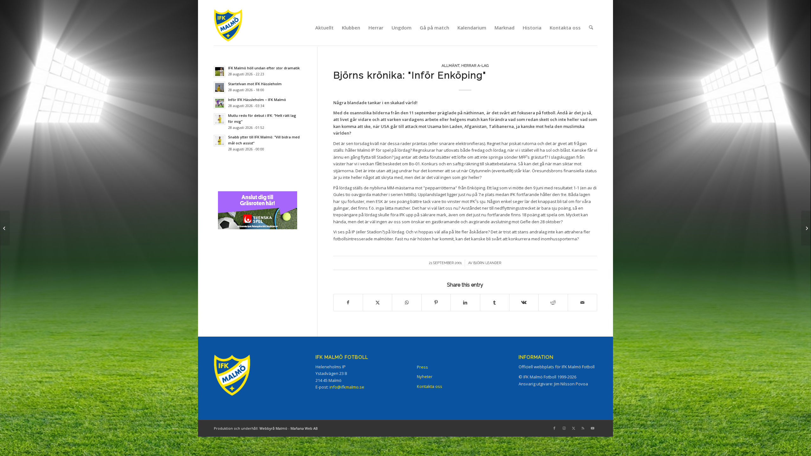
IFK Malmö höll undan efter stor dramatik (264, 68)
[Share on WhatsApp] (406, 302)
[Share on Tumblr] (494, 302)
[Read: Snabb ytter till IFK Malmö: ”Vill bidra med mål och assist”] (219, 140)
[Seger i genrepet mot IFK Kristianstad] (5, 228)
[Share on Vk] (523, 302)
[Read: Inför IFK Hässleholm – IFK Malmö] (219, 103)
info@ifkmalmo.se (346, 387)
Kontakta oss (429, 386)
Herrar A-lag (475, 65)
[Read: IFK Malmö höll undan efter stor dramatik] (219, 71)
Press (422, 367)
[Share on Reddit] (553, 302)
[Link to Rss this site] (583, 428)
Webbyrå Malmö (273, 428)
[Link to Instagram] (564, 428)
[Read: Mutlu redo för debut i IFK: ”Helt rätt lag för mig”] (219, 119)
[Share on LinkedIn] (465, 302)
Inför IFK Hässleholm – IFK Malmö (257, 99)
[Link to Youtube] (592, 428)
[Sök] (591, 27)
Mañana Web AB (304, 428)
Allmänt (450, 65)
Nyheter (424, 376)
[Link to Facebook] (554, 428)
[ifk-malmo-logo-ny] (236, 27)
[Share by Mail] (582, 302)
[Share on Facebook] (348, 302)
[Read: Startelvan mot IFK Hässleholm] (219, 87)
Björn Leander (487, 263)
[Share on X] (377, 302)
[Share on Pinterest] (436, 302)
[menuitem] (324, 27)
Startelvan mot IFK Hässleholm (255, 83)
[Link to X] (573, 428)
